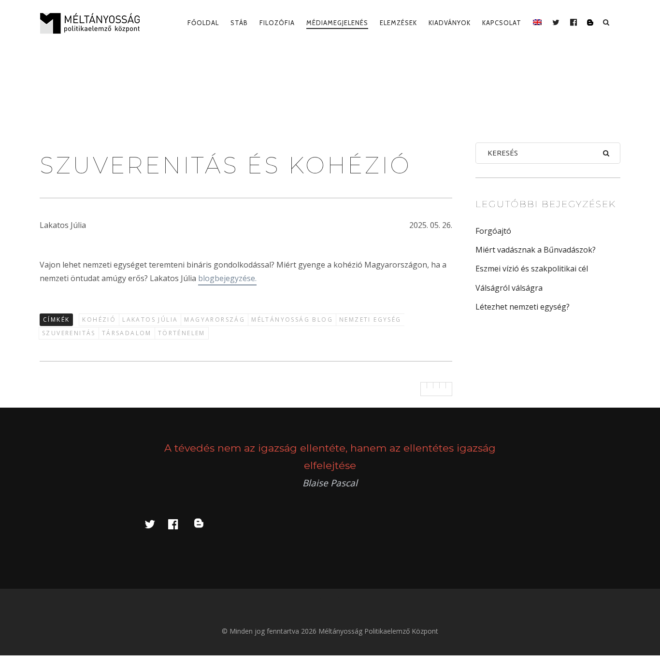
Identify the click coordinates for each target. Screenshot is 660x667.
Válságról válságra (509, 288)
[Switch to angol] (537, 23)
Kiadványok (450, 23)
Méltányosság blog (292, 319)
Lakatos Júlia (150, 319)
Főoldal (203, 23)
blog (204, 524)
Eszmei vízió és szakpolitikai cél (531, 268)
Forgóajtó (493, 231)
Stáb (239, 23)
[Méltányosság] (94, 23)
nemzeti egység (370, 319)
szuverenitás (69, 333)
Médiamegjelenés (337, 23)
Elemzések (398, 23)
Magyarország (214, 319)
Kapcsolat (501, 23)
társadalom (127, 333)
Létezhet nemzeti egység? (522, 306)
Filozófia (277, 23)
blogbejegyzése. (227, 278)
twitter (155, 524)
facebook (179, 524)
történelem (181, 333)
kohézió (99, 319)
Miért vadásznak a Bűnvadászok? (535, 249)
